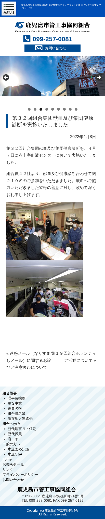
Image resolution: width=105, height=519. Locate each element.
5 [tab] (52, 109)
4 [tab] (46, 109)
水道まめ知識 (18, 449)
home (7, 459)
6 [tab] (58, 109)
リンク (8, 469)
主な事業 (15, 403)
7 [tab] (64, 109)
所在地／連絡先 (20, 419)
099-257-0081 (52, 38)
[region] (52, 79)
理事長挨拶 (16, 398)
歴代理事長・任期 (22, 429)
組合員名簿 (16, 413)
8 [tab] (70, 109)
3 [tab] (41, 109)
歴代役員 (15, 434)
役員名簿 (15, 408)
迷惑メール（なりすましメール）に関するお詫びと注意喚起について (28, 360)
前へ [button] (6, 78)
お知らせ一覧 (13, 464)
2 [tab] (35, 109)
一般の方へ (11, 444)
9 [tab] (76, 109)
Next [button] (98, 78)
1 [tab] (29, 109)
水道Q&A (15, 454)
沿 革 (13, 439)
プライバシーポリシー (20, 474)
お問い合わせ (13, 480)
